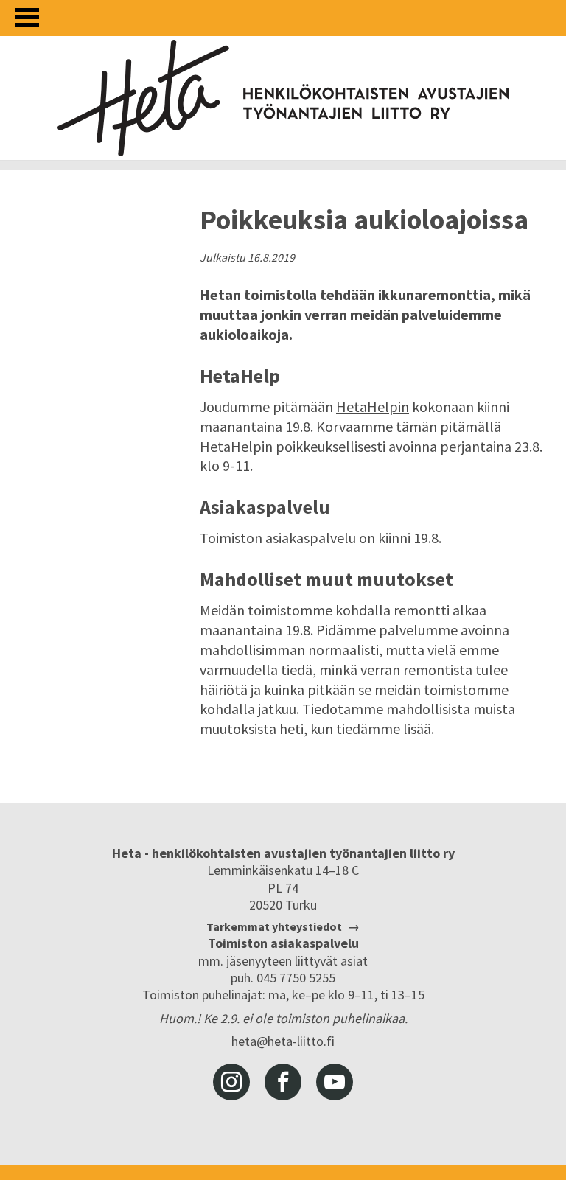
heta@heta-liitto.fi (283, 1041)
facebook (283, 1082)
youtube (334, 1082)
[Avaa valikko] (27, 17)
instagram (231, 1082)
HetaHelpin (372, 406)
